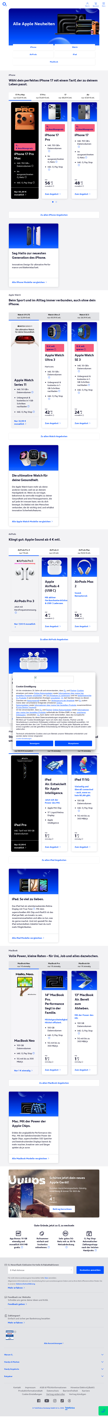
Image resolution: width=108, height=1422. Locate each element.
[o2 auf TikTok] (62, 1400)
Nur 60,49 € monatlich (20, 193)
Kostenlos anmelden (90, 1270)
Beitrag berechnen (62, 1209)
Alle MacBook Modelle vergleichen (30, 1158)
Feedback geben (16, 1304)
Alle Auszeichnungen (53, 1343)
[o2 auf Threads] (69, 1400)
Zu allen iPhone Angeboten (54, 214)
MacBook (54, 61)
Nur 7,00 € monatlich (24, 623)
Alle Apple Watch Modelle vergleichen (31, 521)
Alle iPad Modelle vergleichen (27, 937)
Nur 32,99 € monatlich (20, 422)
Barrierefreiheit (70, 1390)
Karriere (86, 1390)
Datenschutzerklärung (25, 1284)
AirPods (33, 54)
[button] (32, 165)
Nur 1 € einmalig (22, 1070)
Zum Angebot (52, 194)
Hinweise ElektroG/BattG (83, 1387)
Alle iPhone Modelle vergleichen (28, 282)
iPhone (33, 47)
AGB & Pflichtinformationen (53, 1387)
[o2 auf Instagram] (54, 1400)
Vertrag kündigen (77, 1394)
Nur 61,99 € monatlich (20, 846)
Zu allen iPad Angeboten (54, 860)
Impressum (30, 1387)
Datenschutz (53, 1390)
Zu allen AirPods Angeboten (54, 639)
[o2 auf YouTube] (47, 1400)
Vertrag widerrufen (55, 1394)
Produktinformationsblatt (30, 1390)
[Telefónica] (70, 1408)
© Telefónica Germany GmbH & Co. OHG (48, 1408)
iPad (75, 54)
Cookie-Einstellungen (32, 1394)
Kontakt (17, 1387)
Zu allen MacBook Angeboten (54, 1082)
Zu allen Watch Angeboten (54, 436)
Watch (75, 47)
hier (46, 1278)
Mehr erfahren (15, 1287)
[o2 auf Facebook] (38, 1400)
